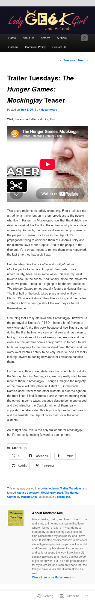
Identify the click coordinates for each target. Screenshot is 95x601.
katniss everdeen (28, 492)
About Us (28, 38)
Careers (13, 47)
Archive (45, 38)
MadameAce (49, 109)
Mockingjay (48, 492)
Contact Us (59, 47)
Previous (67, 60)
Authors (62, 38)
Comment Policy (35, 47)
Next (83, 60)
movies (43, 488)
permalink (63, 497)
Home (12, 38)
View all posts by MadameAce (53, 577)
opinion (54, 488)
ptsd (60, 492)
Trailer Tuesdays (71, 488)
